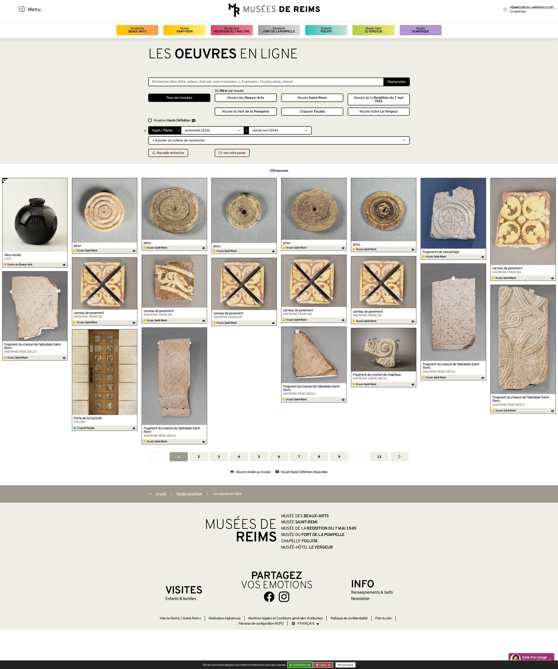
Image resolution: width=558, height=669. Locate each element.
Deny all (324, 665)
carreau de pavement (507, 268)
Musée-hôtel (373, 30)
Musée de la (232, 30)
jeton (77, 246)
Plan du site (383, 618)
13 (379, 457)
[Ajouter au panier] (64, 181)
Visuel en (171, 120)
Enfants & (180, 599)
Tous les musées (179, 98)
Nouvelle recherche (170, 153)
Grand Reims (192, 618)
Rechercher (397, 82)
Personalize (345, 665)
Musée (185, 30)
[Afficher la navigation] (22, 10)
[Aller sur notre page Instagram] (284, 596)
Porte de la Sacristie (88, 418)
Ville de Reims (170, 618)
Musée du (279, 30)
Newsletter (360, 599)
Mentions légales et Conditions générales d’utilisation (285, 618)
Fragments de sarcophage (441, 252)
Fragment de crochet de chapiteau (377, 375)
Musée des (137, 30)
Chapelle (326, 30)
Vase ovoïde (12, 255)
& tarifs (372, 592)
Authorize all (301, 665)
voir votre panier (234, 153)
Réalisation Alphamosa (224, 618)
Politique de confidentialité (349, 618)
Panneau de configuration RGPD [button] (261, 624)
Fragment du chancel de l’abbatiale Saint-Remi (451, 366)
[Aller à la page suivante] (399, 456)
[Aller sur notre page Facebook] (269, 596)
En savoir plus (518, 11)
